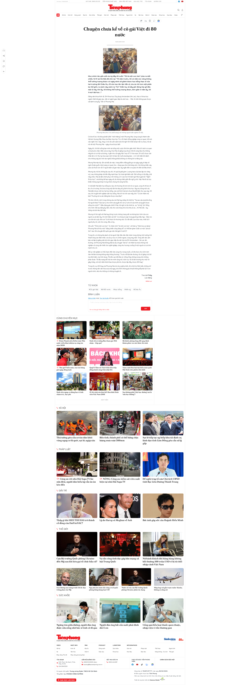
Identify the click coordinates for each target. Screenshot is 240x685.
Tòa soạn (148, 1)
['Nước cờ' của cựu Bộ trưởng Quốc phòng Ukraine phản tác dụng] (136, 577)
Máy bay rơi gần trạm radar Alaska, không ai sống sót (168, 589)
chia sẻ (141, 21)
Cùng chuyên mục (67, 318)
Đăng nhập (92, 298)
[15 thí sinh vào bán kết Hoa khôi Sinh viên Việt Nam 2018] (105, 381)
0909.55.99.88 (88, 662)
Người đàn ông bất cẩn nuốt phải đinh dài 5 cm (119, 626)
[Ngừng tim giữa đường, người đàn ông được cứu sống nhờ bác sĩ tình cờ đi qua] (77, 610)
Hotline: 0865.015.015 (93, 1)
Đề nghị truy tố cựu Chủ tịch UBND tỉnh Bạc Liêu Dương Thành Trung (161, 480)
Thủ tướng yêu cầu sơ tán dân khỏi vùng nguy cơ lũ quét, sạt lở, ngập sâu (76, 439)
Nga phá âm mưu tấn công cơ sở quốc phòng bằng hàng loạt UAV (103, 589)
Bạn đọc (143, 652)
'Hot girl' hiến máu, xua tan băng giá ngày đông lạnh (71, 369)
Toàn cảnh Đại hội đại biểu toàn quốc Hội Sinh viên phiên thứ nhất (137, 369)
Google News (158, 21)
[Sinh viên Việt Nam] (170, 639)
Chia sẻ (4, 56)
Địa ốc (85, 15)
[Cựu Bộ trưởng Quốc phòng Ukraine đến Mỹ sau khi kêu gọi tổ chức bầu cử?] (77, 544)
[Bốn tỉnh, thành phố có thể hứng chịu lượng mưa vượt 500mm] (120, 423)
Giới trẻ (106, 15)
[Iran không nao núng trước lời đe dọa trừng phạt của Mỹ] (71, 577)
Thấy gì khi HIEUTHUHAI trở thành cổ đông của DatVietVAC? (76, 522)
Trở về (4, 71)
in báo (150, 21)
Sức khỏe (92, 15)
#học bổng (117, 289)
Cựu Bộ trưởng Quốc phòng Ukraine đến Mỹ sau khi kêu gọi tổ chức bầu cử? (77, 560)
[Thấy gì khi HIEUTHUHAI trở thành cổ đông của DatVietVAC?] (77, 506)
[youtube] (182, 1)
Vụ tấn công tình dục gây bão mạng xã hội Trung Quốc (119, 560)
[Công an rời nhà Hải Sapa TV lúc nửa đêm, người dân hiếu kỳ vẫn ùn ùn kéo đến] (77, 464)
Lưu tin (4, 61)
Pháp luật (114, 15)
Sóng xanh (77, 15)
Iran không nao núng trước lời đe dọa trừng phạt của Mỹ (71, 589)
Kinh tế (70, 15)
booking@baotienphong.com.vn (93, 664)
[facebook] (179, 1)
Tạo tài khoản (104, 298)
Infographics (132, 645)
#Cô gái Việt (93, 289)
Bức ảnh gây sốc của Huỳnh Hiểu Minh (163, 520)
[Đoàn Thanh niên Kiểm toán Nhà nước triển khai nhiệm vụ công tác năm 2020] (72, 330)
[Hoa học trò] (181, 639)
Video (176, 15)
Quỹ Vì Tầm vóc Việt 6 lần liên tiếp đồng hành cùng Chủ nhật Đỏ (103, 369)
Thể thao (121, 15)
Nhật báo (74, 645)
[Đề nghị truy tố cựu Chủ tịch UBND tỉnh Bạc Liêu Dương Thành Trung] (163, 464)
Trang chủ (58, 15)
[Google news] (153, 664)
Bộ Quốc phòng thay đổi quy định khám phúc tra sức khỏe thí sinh (136, 342)
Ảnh (86, 645)
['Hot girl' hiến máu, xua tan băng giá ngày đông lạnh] (72, 357)
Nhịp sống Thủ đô (62, 655)
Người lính (129, 15)
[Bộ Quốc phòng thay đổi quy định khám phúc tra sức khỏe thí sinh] (138, 330)
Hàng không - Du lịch (161, 652)
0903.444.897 (113, 662)
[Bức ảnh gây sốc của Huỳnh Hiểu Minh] (163, 506)
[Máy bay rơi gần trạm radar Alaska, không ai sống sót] (169, 577)
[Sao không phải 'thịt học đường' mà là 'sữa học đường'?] (138, 381)
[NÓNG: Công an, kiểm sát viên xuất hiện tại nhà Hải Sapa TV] (120, 464)
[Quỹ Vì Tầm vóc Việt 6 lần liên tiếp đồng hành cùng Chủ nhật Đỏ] (105, 357)
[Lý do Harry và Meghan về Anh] (120, 506)
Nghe (4, 50)
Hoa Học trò (138, 1)
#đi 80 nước (106, 289)
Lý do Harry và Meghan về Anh (116, 520)
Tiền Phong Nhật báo (109, 1)
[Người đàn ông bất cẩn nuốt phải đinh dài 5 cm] (120, 610)
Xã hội (64, 15)
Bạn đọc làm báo (67, 680)
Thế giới (99, 15)
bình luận (154, 21)
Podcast (102, 645)
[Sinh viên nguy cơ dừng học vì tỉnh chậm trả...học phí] (72, 381)
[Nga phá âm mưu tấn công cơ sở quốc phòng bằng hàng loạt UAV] (104, 577)
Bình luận (4, 66)
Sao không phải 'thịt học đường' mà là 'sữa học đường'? (137, 393)
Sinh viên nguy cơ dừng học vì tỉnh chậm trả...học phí (70, 393)
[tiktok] (143, 664)
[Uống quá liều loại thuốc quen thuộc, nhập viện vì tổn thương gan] (163, 610)
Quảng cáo (157, 1)
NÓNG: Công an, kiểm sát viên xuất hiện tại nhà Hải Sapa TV (120, 480)
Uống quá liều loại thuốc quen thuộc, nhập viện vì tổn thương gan (162, 626)
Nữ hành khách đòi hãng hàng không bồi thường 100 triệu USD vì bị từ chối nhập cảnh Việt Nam (162, 561)
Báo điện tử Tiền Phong (120, 7)
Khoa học (162, 15)
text (145, 21)
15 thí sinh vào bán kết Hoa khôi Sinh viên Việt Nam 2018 (104, 393)
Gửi (145, 308)
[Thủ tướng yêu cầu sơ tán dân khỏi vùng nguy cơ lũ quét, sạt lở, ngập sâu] (77, 423)
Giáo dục (154, 15)
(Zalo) (95, 662)
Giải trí (147, 15)
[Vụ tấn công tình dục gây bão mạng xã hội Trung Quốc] (120, 544)
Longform (117, 645)
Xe (135, 15)
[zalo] (148, 664)
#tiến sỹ (127, 289)
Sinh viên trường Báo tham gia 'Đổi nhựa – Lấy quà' (103, 342)
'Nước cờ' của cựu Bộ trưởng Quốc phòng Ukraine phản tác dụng (135, 589)
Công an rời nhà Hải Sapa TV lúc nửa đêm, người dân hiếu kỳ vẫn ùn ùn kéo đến (76, 481)
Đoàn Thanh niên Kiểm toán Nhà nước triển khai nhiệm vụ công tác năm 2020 (71, 343)
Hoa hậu (169, 15)
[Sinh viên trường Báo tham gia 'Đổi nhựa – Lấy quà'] (105, 330)
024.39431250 (63, 666)
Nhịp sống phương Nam (78, 655)
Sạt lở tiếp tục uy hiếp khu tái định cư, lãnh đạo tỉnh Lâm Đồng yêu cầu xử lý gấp (162, 440)
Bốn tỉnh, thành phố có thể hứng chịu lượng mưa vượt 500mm (119, 439)
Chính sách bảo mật (167, 660)
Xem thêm (181, 15)
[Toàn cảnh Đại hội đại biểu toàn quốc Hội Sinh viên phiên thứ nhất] (138, 357)
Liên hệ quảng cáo (88, 660)
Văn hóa (140, 15)
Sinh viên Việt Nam (125, 1)
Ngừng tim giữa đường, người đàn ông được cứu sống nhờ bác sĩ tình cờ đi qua (77, 626)
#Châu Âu (137, 289)
